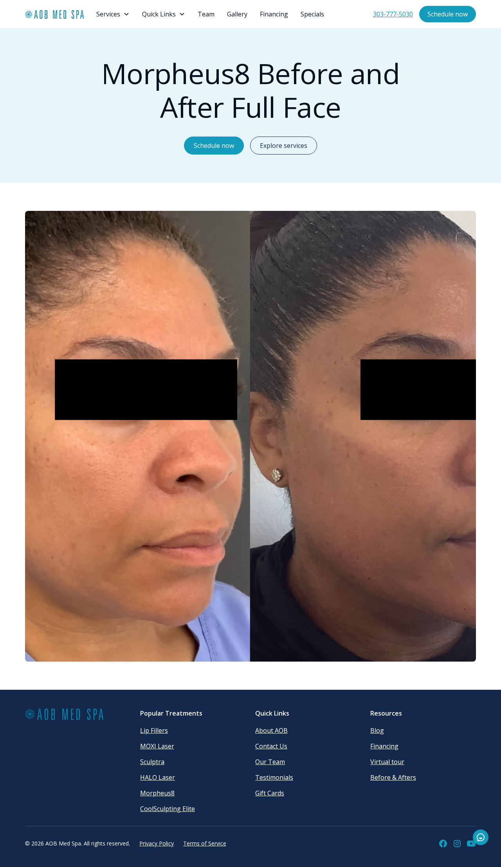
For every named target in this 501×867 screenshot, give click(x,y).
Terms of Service (204, 843)
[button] (113, 14)
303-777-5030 (393, 14)
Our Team (270, 761)
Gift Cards (269, 793)
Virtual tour (387, 761)
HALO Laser (157, 777)
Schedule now (447, 14)
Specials (312, 14)
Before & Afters (393, 777)
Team (206, 14)
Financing (274, 14)
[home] (54, 14)
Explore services (283, 145)
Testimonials (274, 777)
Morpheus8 (157, 793)
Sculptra (152, 761)
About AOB (271, 730)
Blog (377, 730)
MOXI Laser (157, 746)
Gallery (237, 14)
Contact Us (271, 746)
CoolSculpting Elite (167, 808)
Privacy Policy (156, 843)
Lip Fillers (154, 730)
